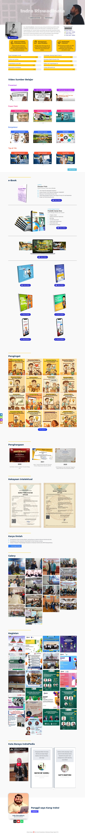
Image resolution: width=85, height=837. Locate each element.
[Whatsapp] (21, 821)
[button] (34, 18)
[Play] (19, 95)
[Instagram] (15, 821)
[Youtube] (18, 821)
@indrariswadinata (18, 816)
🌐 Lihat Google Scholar (15, 546)
